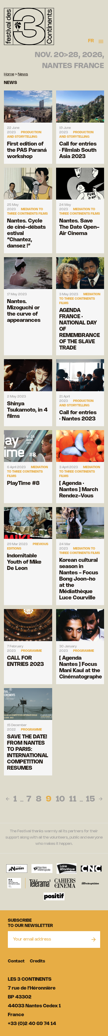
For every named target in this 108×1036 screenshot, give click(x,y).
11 (73, 799)
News (23, 74)
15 (90, 799)
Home (9, 74)
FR (91, 41)
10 (60, 799)
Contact (16, 961)
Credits (37, 961)
